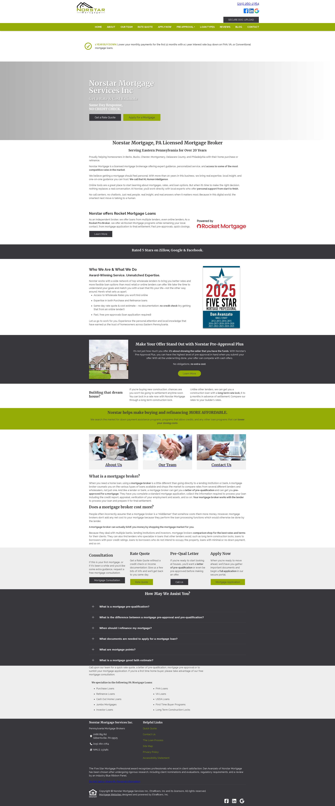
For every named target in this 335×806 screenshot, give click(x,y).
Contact (253, 27)
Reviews (225, 27)
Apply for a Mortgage (142, 117)
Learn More (100, 234)
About (111, 27)
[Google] (256, 11)
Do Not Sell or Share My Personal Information (114, 781)
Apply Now (164, 27)
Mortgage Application (228, 582)
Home (98, 27)
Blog (238, 27)
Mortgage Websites (110, 794)
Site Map (148, 746)
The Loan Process (153, 740)
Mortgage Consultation (107, 580)
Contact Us (149, 734)
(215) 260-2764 (248, 3)
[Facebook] (246, 11)
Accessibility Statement (156, 758)
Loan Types (207, 27)
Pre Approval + (186, 27)
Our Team (127, 27)
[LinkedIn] (251, 11)
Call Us (179, 582)
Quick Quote (150, 728)
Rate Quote (145, 27)
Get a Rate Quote (105, 117)
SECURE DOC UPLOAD (241, 19)
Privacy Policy (151, 752)
